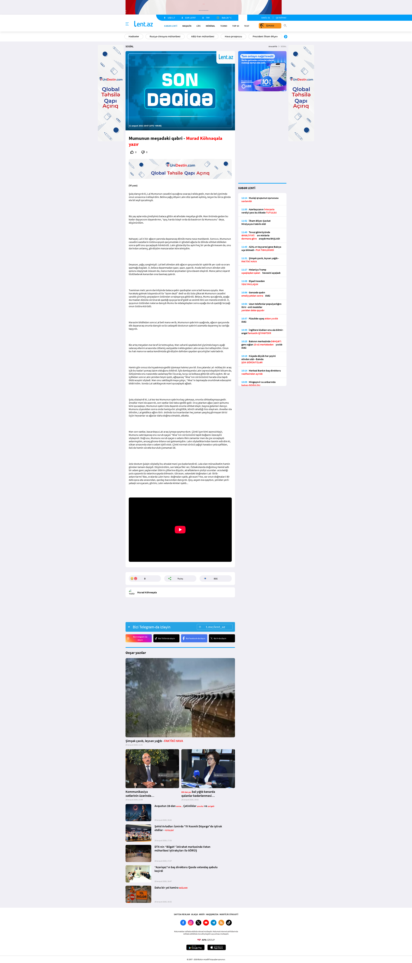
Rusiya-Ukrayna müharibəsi (165, 36)
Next (286, 37)
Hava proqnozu (233, 36)
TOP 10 (235, 25)
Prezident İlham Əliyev (265, 36)
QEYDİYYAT (281, 17)
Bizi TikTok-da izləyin (166, 638)
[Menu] (127, 24)
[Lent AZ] (143, 24)
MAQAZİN (186, 25)
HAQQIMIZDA (212, 914)
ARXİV (202, 914)
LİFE (199, 25)
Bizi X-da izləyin (220, 638)
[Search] (285, 25)
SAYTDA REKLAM (182, 914)
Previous (126, 37)
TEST (246, 25)
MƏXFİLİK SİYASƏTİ (229, 914)
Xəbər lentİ (170, 25)
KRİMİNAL (210, 25)
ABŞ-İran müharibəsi (202, 36)
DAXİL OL (265, 17)
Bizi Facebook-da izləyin (195, 638)
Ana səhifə (273, 46)
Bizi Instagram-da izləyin (140, 638)
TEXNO (223, 25)
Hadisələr (134, 36)
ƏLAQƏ (194, 914)
